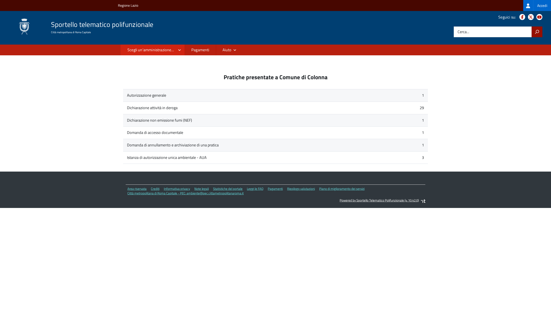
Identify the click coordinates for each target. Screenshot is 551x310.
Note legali (201, 188)
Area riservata (137, 188)
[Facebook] (521, 17)
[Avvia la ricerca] (537, 31)
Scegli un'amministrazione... (150, 50)
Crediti (155, 188)
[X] (530, 17)
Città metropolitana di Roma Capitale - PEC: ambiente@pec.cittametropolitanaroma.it (185, 193)
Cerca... (463, 32)
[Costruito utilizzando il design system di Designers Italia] (423, 201)
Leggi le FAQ (255, 188)
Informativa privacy (177, 188)
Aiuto (227, 50)
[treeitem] (537, 5)
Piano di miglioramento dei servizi (342, 188)
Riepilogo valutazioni (301, 188)
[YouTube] (538, 17)
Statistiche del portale (228, 188)
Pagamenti (200, 50)
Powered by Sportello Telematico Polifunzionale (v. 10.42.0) (379, 200)
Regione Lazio (128, 5)
